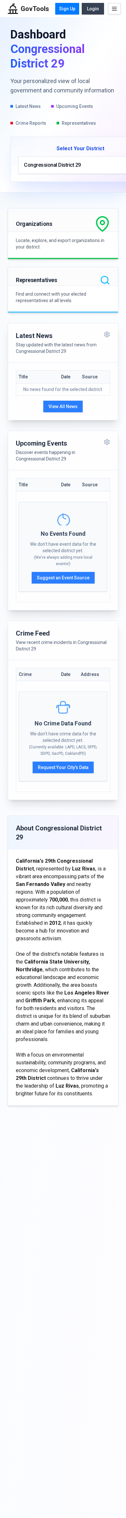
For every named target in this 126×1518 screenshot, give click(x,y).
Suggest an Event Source (63, 577)
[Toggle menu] (114, 9)
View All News (63, 406)
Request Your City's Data (63, 767)
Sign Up (67, 8)
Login (93, 8)
